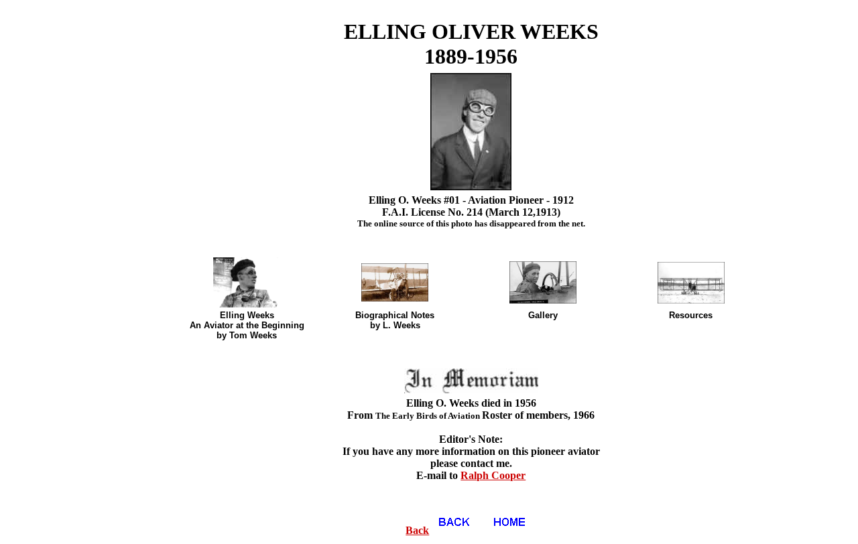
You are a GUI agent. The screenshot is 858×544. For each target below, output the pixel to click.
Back (417, 530)
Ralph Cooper (493, 475)
